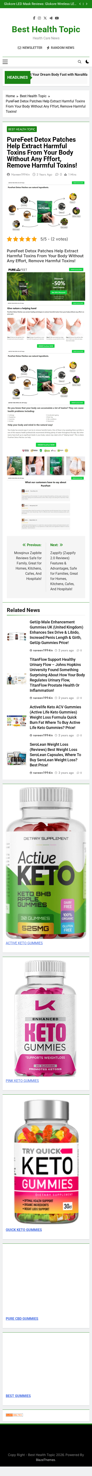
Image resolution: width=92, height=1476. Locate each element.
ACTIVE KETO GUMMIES (24, 943)
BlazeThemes (45, 1460)
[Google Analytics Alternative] (14, 1415)
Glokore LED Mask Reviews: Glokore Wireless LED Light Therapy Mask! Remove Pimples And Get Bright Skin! (40, 4)
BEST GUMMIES (18, 1396)
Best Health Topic (46, 29)
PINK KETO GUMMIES (22, 1081)
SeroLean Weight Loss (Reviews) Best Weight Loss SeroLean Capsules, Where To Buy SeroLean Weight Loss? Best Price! (55, 754)
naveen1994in (20, 174)
